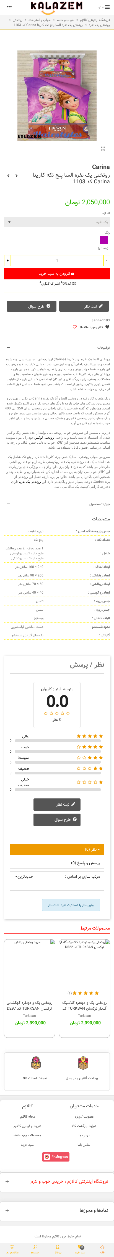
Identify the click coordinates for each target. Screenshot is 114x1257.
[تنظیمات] (9, 7)
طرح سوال (37, 306)
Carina (101, 167)
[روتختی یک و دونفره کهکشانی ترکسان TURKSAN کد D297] (29, 968)
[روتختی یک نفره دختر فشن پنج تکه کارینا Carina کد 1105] (8, 176)
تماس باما (83, 1144)
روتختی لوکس (44, 438)
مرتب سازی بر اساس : (82, 877)
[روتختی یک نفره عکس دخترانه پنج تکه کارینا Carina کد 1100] (16, 176)
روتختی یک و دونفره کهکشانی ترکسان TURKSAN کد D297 (30, 1006)
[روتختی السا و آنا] (103, 149)
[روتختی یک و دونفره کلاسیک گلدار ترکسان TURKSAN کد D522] (84, 968)
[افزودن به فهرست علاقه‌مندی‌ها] (74, 327)
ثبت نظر (91, 306)
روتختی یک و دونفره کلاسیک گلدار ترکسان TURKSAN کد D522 (84, 1008)
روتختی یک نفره (30, 482)
